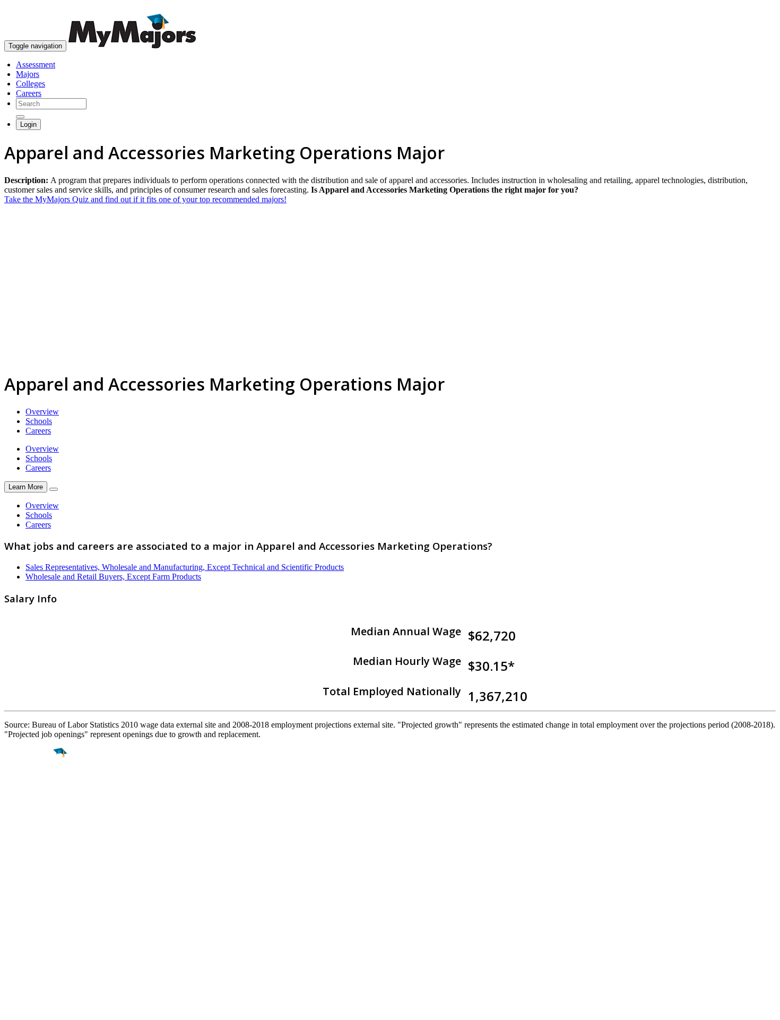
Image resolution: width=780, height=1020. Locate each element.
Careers (28, 93)
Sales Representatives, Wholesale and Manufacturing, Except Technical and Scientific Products (184, 567)
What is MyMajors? (37, 896)
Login (28, 124)
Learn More (25, 487)
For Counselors (30, 905)
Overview (42, 411)
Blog (12, 943)
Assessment (35, 64)
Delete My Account (37, 934)
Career (31, 835)
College (32, 812)
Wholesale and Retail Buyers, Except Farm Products (113, 576)
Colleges (30, 83)
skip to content (754, 8)
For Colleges (25, 915)
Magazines (22, 924)
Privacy (43, 1006)
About (17, 874)
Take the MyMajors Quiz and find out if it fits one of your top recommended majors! (145, 199)
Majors (27, 74)
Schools (38, 421)
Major (29, 789)
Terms (14, 1006)
